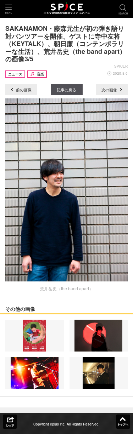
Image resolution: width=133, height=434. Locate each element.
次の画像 (109, 89)
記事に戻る (66, 89)
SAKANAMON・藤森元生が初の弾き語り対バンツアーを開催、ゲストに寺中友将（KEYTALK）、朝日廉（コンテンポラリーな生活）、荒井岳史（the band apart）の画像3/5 (65, 43)
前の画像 (23, 89)
